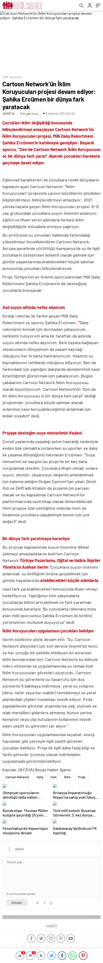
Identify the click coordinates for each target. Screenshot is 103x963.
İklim (67, 777)
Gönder (17, 902)
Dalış (40, 777)
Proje (81, 777)
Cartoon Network (17, 777)
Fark (54, 777)
